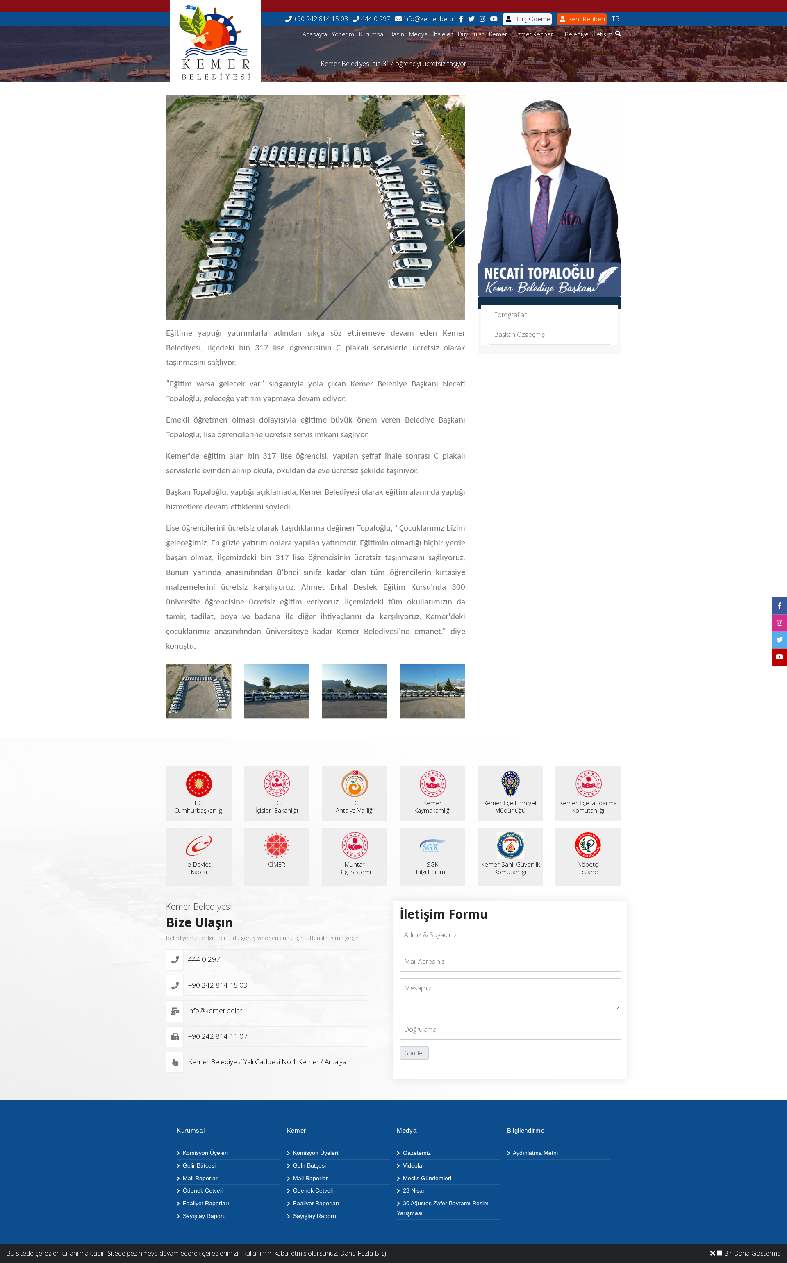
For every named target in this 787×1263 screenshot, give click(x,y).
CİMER (276, 864)
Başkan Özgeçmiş (519, 334)
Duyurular (471, 34)
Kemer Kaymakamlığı (432, 806)
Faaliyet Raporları (205, 1203)
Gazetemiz (416, 1152)
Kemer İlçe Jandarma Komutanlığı (588, 806)
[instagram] (482, 19)
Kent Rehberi (586, 19)
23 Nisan (413, 1190)
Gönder (414, 1053)
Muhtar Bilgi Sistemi (355, 868)
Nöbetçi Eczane (588, 868)
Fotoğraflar (510, 314)
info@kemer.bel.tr (428, 18)
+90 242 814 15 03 (320, 18)
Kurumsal (371, 34)
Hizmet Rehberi (533, 34)
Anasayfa (315, 34)
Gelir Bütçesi (198, 1165)
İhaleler (442, 34)
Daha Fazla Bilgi (363, 1253)
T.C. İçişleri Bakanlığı (276, 806)
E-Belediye (574, 34)
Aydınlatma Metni (535, 1152)
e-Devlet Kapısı (199, 868)
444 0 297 (374, 18)
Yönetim (343, 34)
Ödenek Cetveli (202, 1190)
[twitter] (471, 19)
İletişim (603, 34)
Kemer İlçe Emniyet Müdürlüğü (510, 806)
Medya (418, 34)
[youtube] (494, 19)
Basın (396, 34)
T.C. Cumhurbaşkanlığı (198, 806)
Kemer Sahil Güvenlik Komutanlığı (510, 868)
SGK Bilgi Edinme (432, 868)
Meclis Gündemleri (426, 1178)
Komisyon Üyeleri (204, 1152)
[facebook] (461, 19)
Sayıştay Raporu (203, 1216)
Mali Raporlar (199, 1178)
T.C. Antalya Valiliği (355, 806)
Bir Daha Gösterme (751, 1253)
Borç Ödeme (531, 19)
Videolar (412, 1165)
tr (615, 18)
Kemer (498, 34)
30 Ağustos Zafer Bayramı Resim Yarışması (443, 1208)
